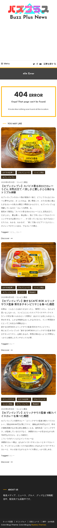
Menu (7, 63)
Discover (5, 238)
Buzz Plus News (28, 17)
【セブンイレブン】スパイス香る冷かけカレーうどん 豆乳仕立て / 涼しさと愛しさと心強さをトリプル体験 (28, 189)
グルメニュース (24, 172)
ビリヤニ (22, 292)
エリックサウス (8, 399)
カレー (19, 232)
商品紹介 (32, 292)
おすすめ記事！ (8, 172)
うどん (12, 232)
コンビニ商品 (39, 172)
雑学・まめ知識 (48, 522)
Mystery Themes (38, 524)
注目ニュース (34, 522)
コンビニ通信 (22, 182)
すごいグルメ (21, 522)
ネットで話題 (8, 522)
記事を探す (48, 63)
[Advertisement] (28, 40)
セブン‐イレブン (8, 177)
